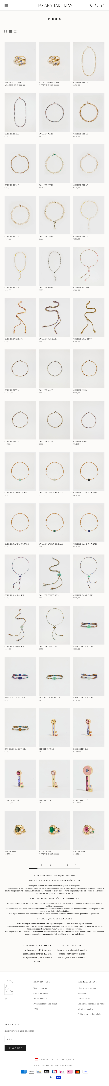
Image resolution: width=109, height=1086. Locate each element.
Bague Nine (10, 852)
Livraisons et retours (87, 988)
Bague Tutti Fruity (15, 83)
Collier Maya (12, 390)
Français (66, 1059)
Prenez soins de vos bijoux (45, 1004)
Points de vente (40, 998)
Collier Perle (80, 83)
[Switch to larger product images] (5, 31)
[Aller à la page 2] (76, 865)
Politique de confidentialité (89, 1014)
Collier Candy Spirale (17, 493)
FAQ (35, 1009)
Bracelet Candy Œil (84, 647)
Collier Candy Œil (14, 595)
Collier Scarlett (82, 288)
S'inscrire (15, 1048)
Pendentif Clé (46, 749)
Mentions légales (85, 1009)
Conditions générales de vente (91, 1004)
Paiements (82, 993)
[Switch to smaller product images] (10, 31)
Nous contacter (40, 988)
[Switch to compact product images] (15, 31)
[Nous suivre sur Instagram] (6, 999)
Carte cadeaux (84, 998)
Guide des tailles (40, 993)
